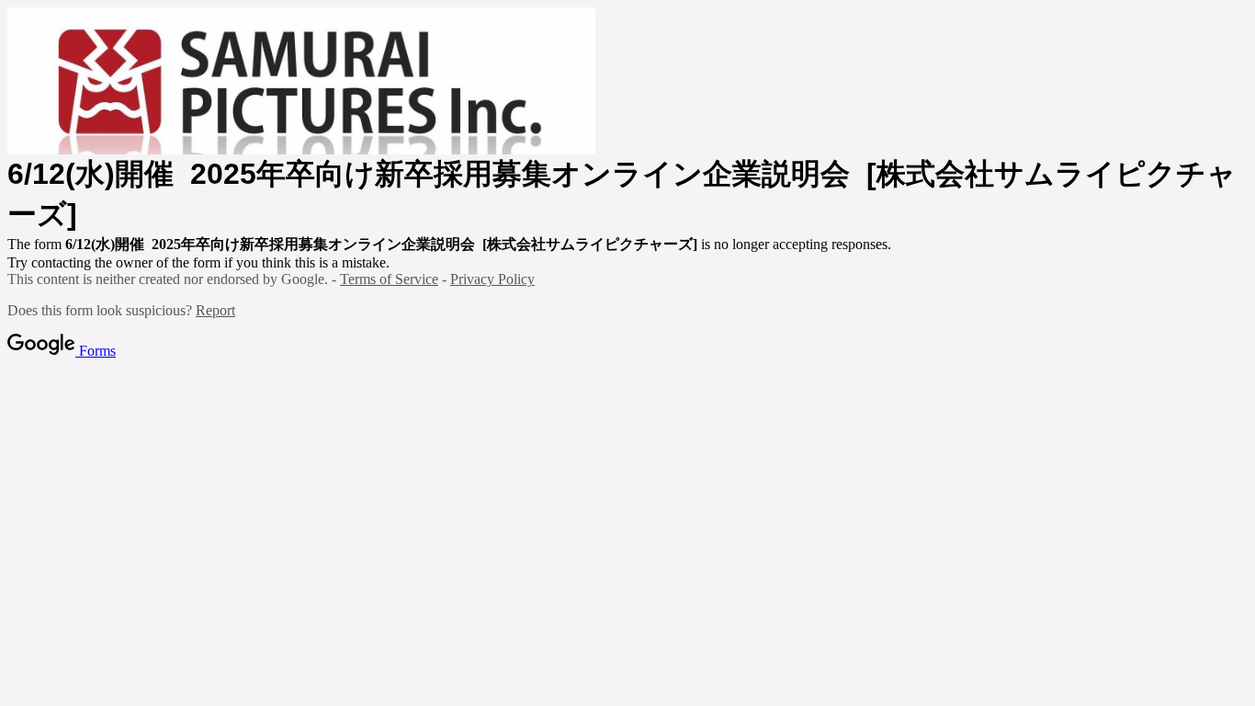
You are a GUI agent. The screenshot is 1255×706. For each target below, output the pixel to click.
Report (215, 310)
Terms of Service (389, 279)
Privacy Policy (492, 279)
